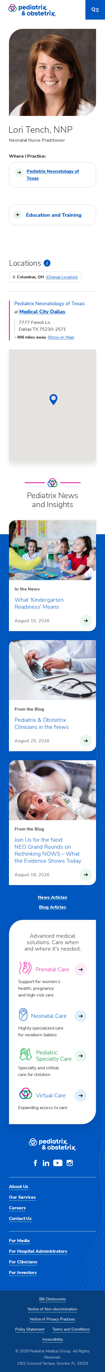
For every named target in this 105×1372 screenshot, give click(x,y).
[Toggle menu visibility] (95, 10)
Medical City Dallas (42, 311)
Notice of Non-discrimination (52, 1309)
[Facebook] (35, 1163)
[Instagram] (69, 1163)
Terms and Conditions (71, 1329)
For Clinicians (23, 1262)
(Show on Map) (61, 337)
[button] (52, 215)
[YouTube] (57, 1163)
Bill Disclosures (52, 1299)
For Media (19, 1241)
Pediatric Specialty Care (54, 1056)
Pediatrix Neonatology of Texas (53, 174)
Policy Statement (30, 1329)
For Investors (23, 1273)
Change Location (61, 277)
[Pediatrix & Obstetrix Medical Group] (33, 10)
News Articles (52, 897)
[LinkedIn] (46, 1163)
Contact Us (20, 1218)
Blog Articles (52, 907)
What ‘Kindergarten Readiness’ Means (39, 603)
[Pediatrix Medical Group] (52, 1144)
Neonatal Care (49, 1016)
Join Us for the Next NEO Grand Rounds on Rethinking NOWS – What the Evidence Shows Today (48, 850)
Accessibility (52, 1339)
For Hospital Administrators (38, 1251)
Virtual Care (51, 1095)
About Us (18, 1187)
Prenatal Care (52, 969)
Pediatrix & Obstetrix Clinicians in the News (42, 723)
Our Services (22, 1197)
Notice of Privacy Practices (52, 1319)
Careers (17, 1208)
